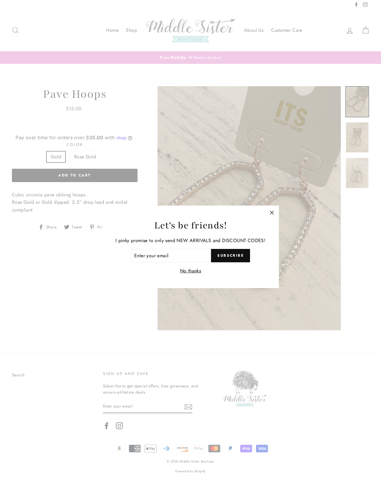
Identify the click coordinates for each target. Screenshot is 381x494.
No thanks (190, 270)
